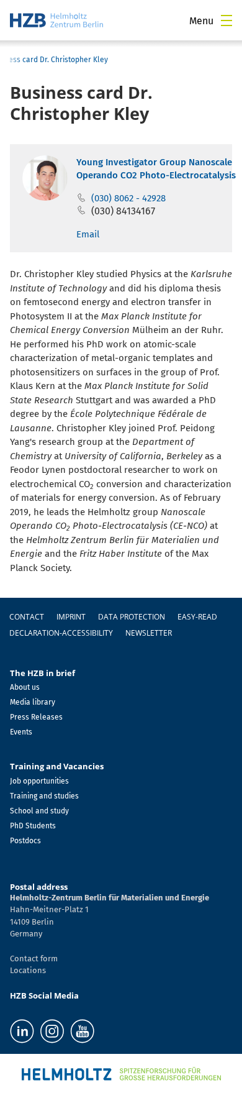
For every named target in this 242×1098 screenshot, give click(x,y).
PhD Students (33, 825)
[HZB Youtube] (82, 1031)
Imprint (71, 616)
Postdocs (25, 840)
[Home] (56, 20)
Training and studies (44, 796)
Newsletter (148, 633)
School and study (39, 811)
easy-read (197, 616)
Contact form (34, 958)
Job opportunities (39, 781)
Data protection (131, 616)
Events (21, 732)
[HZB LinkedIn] (22, 1031)
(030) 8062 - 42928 (128, 198)
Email (87, 234)
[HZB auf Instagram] (52, 1031)
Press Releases (36, 717)
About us (25, 687)
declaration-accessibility (61, 633)
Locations (28, 970)
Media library (32, 702)
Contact (26, 616)
